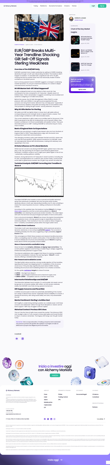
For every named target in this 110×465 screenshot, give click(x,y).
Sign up (102, 6)
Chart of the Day (19, 44)
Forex (45, 394)
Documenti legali (81, 394)
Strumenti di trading (64, 390)
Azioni (45, 400)
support (47, 230)
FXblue (60, 394)
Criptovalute (47, 405)
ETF (45, 407)
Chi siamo (95, 394)
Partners (94, 407)
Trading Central (63, 397)
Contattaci (95, 397)
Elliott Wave (18, 211)
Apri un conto (82, 89)
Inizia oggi (53, 459)
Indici (45, 397)
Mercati (46, 390)
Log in (93, 6)
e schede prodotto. (23, 402)
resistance (27, 270)
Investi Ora (55, 375)
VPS (59, 400)
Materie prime (48, 402)
